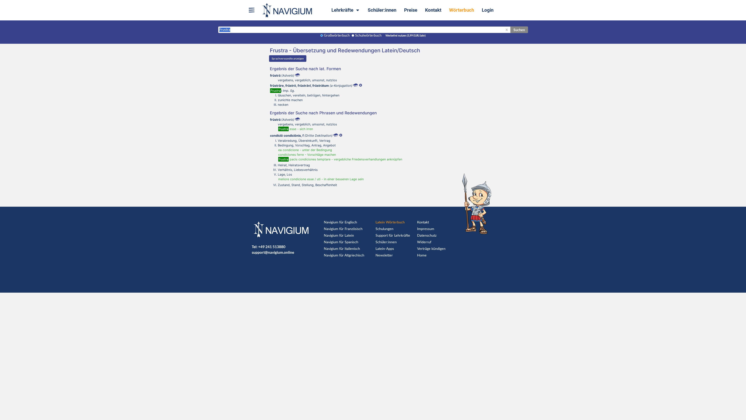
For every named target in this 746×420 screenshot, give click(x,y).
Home (422, 255)
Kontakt (433, 10)
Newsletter (384, 255)
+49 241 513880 (271, 246)
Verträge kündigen (431, 249)
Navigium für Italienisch (342, 249)
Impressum (425, 229)
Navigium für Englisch (340, 222)
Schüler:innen (382, 10)
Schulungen (384, 229)
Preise (410, 10)
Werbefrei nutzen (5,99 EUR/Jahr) (405, 35)
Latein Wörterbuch (390, 222)
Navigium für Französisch (343, 229)
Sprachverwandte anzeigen (288, 58)
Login (487, 10)
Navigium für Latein (339, 235)
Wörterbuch (461, 10)
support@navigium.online (273, 252)
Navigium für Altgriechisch (344, 255)
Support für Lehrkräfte (393, 235)
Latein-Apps (385, 249)
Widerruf (424, 242)
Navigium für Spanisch (341, 242)
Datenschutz (427, 235)
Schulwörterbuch (368, 35)
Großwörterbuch (337, 35)
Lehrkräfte (342, 10)
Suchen (519, 30)
